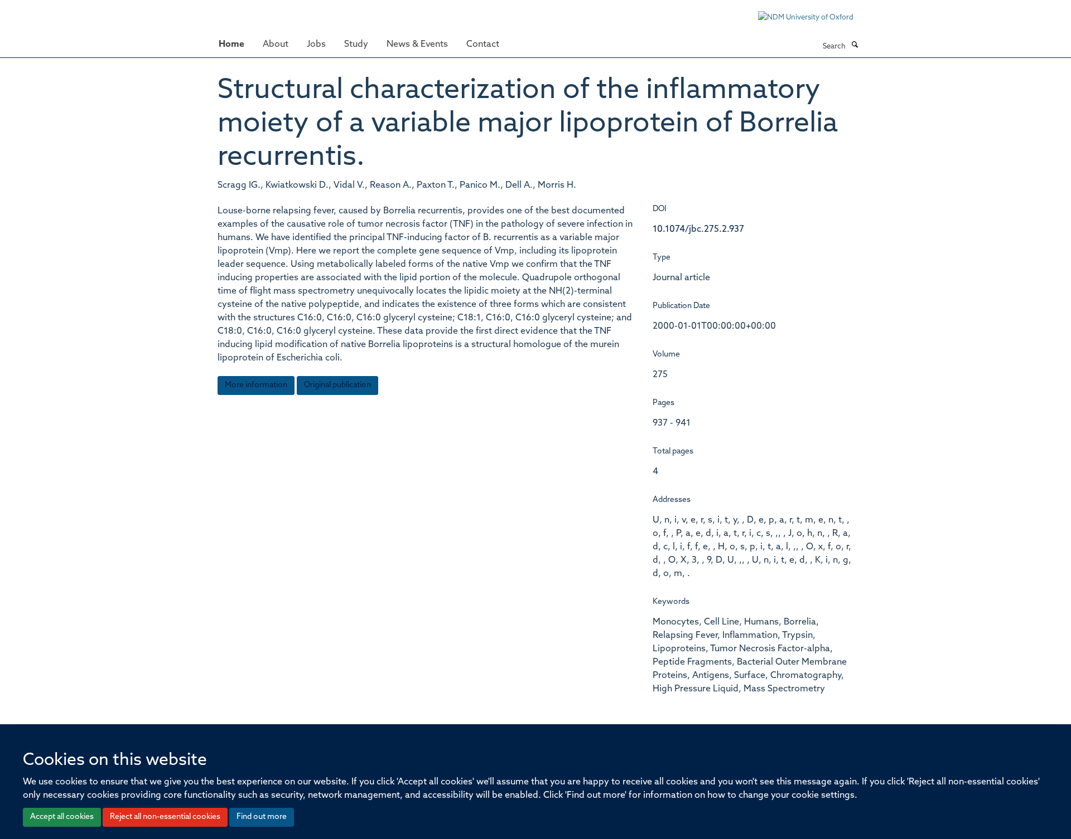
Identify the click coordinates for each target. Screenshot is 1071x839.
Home (231, 44)
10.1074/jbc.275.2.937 (698, 229)
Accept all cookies (62, 817)
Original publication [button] (337, 385)
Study (356, 44)
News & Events (417, 44)
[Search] (854, 46)
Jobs (316, 44)
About (275, 44)
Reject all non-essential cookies (165, 817)
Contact (482, 44)
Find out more (262, 817)
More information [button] (256, 385)
